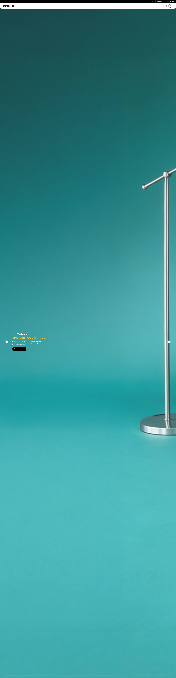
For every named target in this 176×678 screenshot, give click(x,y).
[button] (153, 1)
